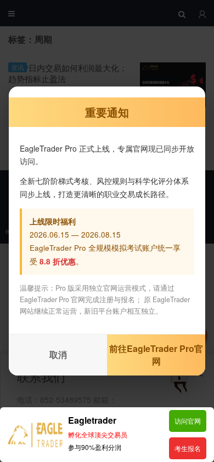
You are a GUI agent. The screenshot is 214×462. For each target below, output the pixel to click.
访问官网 (187, 420)
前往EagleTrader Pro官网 (156, 354)
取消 (58, 354)
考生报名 (187, 448)
